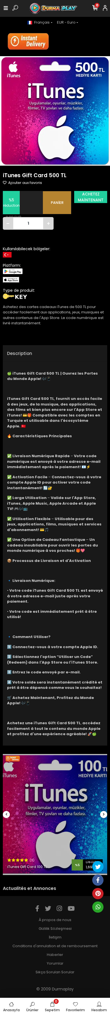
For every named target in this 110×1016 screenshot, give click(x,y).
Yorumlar (55, 963)
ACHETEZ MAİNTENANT (91, 197)
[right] (104, 814)
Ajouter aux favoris (24, 182)
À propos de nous (55, 919)
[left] (6, 814)
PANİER (57, 202)
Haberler (55, 954)
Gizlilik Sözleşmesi (55, 928)
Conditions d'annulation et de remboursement (55, 946)
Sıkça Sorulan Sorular (55, 972)
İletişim (55, 937)
